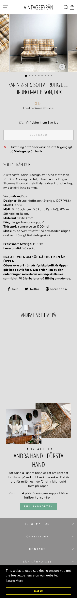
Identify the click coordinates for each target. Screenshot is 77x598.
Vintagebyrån (38, 7)
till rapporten (38, 506)
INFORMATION (37, 523)
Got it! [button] (38, 590)
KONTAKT (37, 548)
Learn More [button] (14, 580)
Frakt (26, 108)
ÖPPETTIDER (37, 536)
